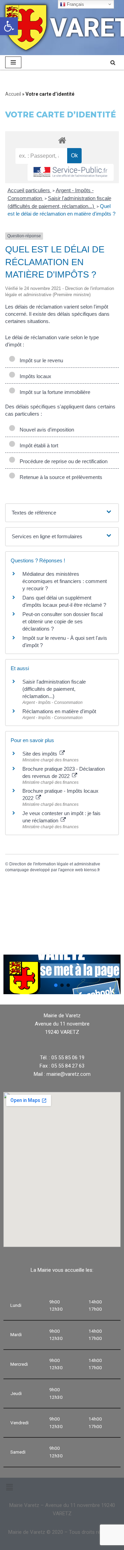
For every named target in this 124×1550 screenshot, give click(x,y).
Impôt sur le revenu (40, 360)
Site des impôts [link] (40, 754)
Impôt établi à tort (37, 445)
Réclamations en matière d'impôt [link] (59, 711)
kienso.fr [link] (92, 869)
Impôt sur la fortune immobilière (53, 392)
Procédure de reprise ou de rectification (62, 461)
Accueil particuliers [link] (29, 190)
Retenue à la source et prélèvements (59, 477)
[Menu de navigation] (13, 62)
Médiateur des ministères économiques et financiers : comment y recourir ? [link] (64, 581)
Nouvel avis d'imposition (45, 430)
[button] (56, 985)
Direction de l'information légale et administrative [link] (54, 864)
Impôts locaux (34, 376)
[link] (9, 26)
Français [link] (74, 4)
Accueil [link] (13, 94)
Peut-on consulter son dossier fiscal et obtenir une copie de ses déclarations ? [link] (62, 621)
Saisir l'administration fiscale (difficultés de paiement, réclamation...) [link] (54, 689)
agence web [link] (71, 869)
